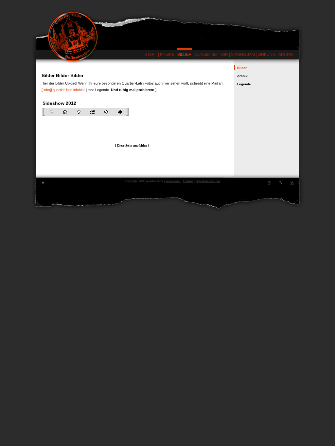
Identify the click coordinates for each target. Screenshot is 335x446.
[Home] (269, 183)
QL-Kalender (206, 54)
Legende (244, 84)
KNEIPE (167, 54)
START (151, 54)
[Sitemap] (292, 183)
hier (82, 90)
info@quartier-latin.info (61, 90)
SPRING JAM (243, 54)
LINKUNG (266, 54)
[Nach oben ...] (43, 183)
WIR (224, 54)
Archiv (242, 76)
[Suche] (280, 183)
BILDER (184, 54)
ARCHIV (285, 54)
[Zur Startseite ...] (167, 28)
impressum (173, 181)
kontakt (188, 181)
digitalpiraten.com (208, 181)
